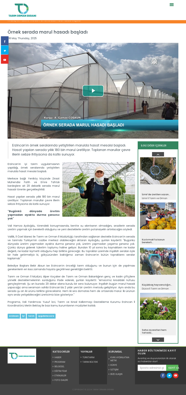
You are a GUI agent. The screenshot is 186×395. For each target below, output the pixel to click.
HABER (57, 357)
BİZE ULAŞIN (116, 374)
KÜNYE (113, 365)
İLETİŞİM (114, 369)
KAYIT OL (173, 368)
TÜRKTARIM (88, 357)
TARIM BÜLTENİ (90, 361)
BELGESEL (59, 366)
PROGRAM (59, 361)
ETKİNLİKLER (60, 375)
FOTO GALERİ (61, 380)
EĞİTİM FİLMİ (60, 371)
